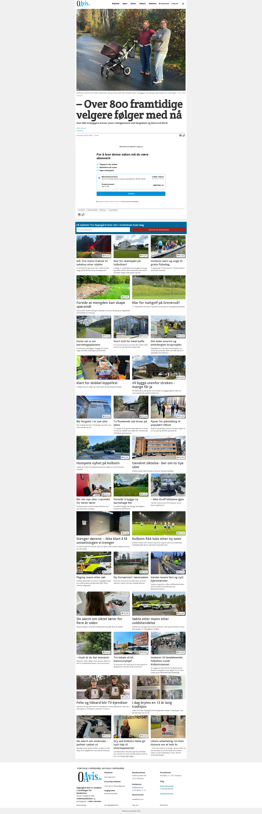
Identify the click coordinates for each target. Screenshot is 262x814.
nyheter (82, 210)
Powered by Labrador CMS (131, 811)
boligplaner (92, 210)
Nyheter (115, 3)
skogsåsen (113, 210)
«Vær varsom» (94, 801)
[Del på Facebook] (180, 135)
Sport (125, 3)
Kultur (133, 3)
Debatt (142, 3)
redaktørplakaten (84, 798)
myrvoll (103, 210)
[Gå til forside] (83, 3)
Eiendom (152, 3)
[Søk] (183, 3)
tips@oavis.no (137, 787)
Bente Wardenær (167, 786)
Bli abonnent (164, 3)
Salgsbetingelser (166, 793)
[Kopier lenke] (183, 135)
